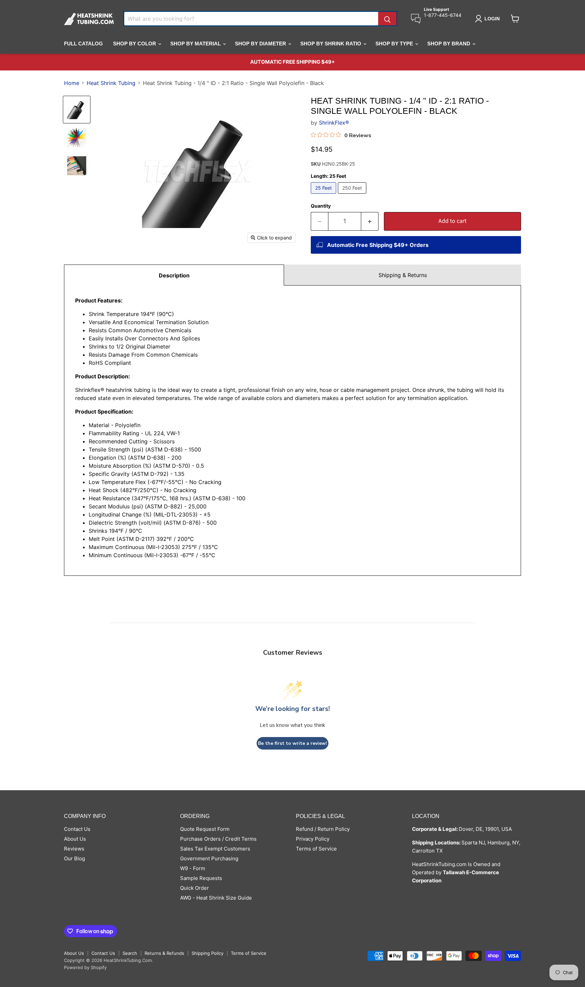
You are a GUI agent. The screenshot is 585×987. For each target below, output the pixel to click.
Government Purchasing (209, 858)
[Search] (387, 18)
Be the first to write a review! (292, 743)
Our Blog (74, 858)
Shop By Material (196, 43)
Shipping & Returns (402, 275)
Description (174, 275)
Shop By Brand (449, 43)
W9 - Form (192, 868)
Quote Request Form (205, 829)
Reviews (74, 848)
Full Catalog (83, 43)
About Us (75, 839)
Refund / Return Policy (323, 829)
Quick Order (194, 888)
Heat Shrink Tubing (111, 83)
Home (71, 83)
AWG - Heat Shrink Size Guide (216, 898)
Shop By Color (135, 43)
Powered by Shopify (85, 967)
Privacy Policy (312, 839)
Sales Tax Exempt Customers (215, 848)
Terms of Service (316, 848)
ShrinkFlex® (334, 122)
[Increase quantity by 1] (369, 221)
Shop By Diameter (261, 43)
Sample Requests (201, 878)
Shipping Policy (207, 953)
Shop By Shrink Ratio (331, 43)
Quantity (321, 206)
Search (130, 953)
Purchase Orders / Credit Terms (218, 839)
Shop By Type (394, 43)
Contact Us (77, 829)
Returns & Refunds (164, 953)
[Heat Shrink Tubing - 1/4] (76, 109)
